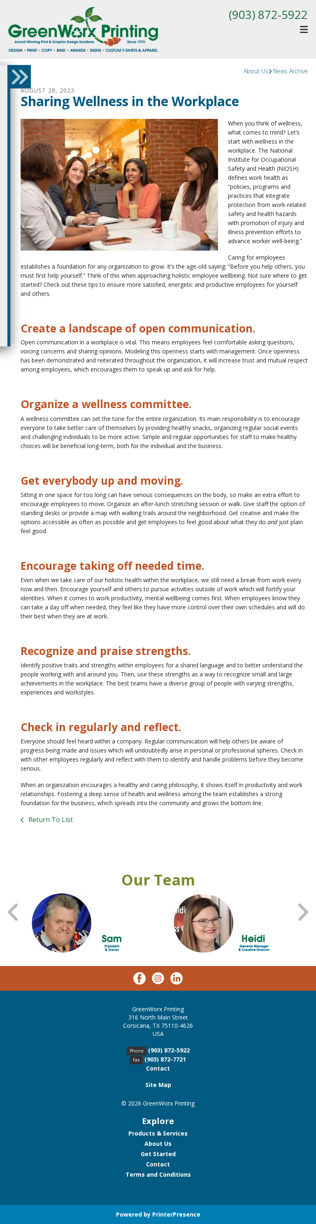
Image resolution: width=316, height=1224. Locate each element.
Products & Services (158, 1133)
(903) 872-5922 (268, 14)
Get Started (158, 1154)
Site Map (158, 1085)
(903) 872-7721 (165, 1059)
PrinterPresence (176, 1214)
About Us (256, 71)
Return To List (50, 819)
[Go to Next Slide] (302, 912)
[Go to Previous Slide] (14, 912)
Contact (158, 1068)
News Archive (290, 71)
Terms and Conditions (158, 1174)
